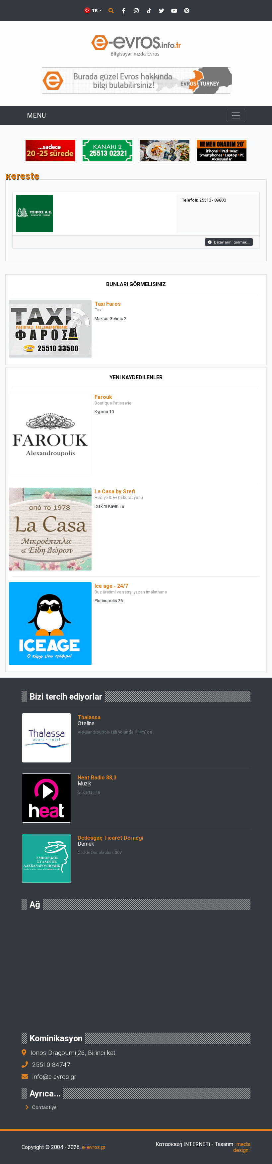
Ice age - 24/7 (111, 586)
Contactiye (44, 1107)
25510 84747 (51, 1065)
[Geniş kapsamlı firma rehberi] (136, 46)
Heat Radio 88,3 (97, 777)
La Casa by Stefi (115, 491)
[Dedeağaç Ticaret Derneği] (46, 858)
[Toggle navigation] (236, 115)
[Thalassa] (46, 738)
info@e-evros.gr (54, 1077)
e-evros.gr (93, 1147)
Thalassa (89, 717)
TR (95, 10)
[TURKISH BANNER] (136, 80)
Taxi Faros (108, 304)
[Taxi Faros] (50, 328)
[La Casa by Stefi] (50, 529)
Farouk (103, 397)
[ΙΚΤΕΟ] (50, 150)
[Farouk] (50, 434)
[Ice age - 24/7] (50, 623)
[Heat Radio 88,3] (46, 798)
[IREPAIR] (221, 150)
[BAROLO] (107, 150)
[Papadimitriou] (164, 150)
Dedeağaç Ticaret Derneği (110, 838)
